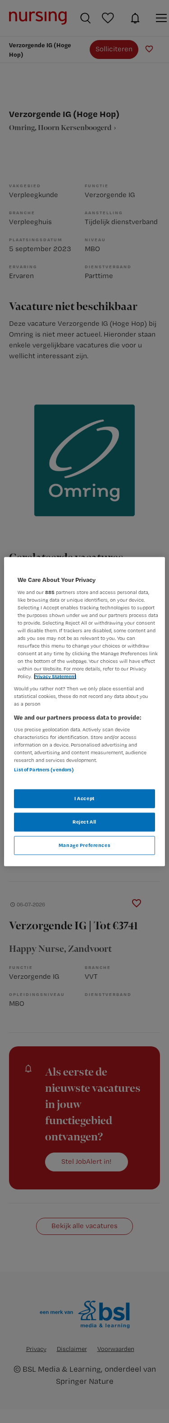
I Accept (84, 798)
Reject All (84, 821)
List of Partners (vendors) (44, 769)
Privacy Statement (55, 676)
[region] (84, 711)
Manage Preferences (84, 845)
